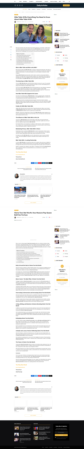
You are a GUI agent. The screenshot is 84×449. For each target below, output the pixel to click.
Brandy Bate (19, 21)
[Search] (69, 1)
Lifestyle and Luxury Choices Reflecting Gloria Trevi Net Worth (28, 258)
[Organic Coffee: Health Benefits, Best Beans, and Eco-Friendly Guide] (36, 438)
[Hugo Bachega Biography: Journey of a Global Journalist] (57, 40)
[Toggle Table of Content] (32, 54)
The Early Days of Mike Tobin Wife (23, 56)
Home (20, 1)
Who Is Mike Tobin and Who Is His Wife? (24, 55)
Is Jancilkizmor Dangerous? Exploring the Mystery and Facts (19, 409)
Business (25, 1)
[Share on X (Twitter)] (48, 22)
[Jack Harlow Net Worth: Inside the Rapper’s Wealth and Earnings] (46, 403)
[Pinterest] (11, 57)
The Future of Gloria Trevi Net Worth (23, 259)
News (60, 1)
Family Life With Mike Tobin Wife (23, 59)
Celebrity (31, 1)
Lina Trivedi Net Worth (20, 154)
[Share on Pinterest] (49, 22)
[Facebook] (11, 50)
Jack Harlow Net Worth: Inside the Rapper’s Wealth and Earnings (46, 409)
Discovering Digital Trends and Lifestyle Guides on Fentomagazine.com (44, 433)
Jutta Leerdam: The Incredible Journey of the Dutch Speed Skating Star (20, 196)
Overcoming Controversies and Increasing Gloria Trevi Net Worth (28, 254)
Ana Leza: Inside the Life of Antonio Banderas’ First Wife (33, 196)
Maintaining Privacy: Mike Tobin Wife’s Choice (25, 61)
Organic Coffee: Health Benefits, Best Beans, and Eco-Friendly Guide (44, 438)
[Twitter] (11, 52)
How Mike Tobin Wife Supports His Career (24, 57)
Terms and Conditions (57, 9)
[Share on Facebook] (46, 22)
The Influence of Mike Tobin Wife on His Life (24, 60)
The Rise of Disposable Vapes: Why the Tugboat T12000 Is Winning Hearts (44, 428)
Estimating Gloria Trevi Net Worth (23, 257)
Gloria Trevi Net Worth (20, 159)
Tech (64, 1)
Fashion (46, 1)
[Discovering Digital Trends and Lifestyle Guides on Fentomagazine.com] (36, 433)
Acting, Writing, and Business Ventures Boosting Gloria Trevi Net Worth (29, 255)
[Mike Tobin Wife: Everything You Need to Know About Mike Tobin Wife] (33, 33)
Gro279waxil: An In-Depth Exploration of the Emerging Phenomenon (32, 409)
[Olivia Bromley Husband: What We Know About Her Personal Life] (57, 46)
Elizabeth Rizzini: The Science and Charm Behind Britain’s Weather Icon (65, 34)
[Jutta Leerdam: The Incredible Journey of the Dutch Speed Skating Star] (20, 190)
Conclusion (20, 260)
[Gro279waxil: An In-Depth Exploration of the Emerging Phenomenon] (33, 403)
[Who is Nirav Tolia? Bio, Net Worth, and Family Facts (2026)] (46, 190)
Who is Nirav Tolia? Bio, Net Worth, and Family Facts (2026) (45, 196)
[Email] (11, 60)
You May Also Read (20, 64)
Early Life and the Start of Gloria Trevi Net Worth (25, 252)
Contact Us (33, 9)
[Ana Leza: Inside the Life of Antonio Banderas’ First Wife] (33, 190)
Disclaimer (38, 9)
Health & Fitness (53, 1)
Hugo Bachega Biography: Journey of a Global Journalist (64, 40)
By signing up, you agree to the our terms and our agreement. (63, 87)
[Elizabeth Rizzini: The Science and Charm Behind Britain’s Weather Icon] (57, 34)
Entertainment (39, 1)
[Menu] (14, 1)
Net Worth (16, 210)
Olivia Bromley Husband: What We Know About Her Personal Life (65, 46)
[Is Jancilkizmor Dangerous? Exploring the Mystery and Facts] (20, 403)
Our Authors (44, 9)
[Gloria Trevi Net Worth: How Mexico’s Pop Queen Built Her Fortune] (33, 229)
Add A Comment (33, 202)
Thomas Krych (18, 156)
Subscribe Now (66, 5)
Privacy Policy (49, 9)
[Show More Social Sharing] (51, 22)
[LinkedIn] (11, 55)
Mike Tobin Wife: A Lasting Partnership (24, 62)
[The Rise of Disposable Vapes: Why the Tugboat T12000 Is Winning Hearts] (36, 428)
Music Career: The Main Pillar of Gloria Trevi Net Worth (26, 253)
